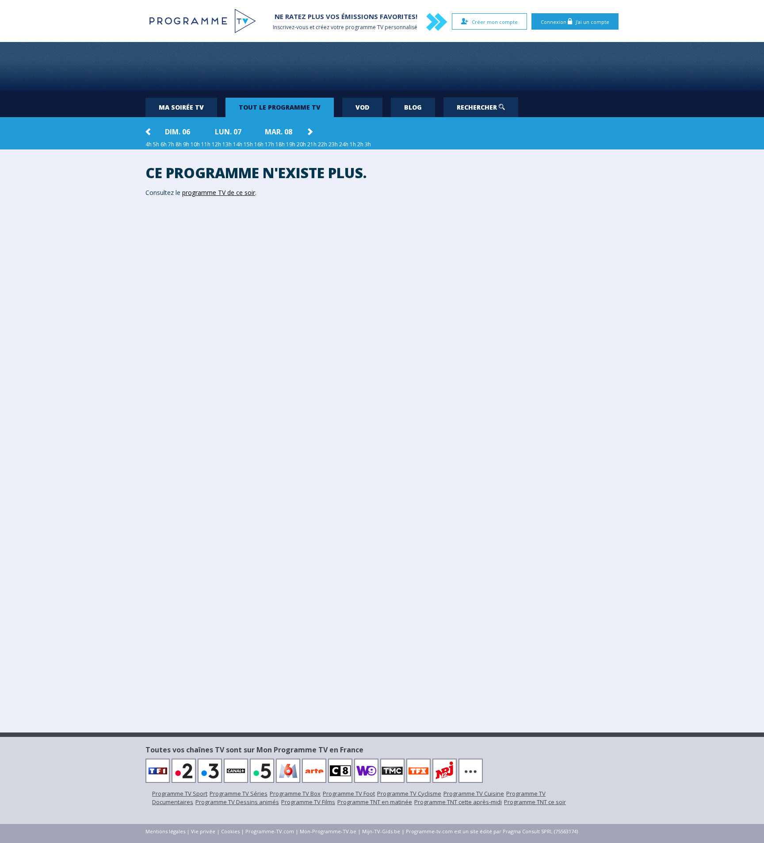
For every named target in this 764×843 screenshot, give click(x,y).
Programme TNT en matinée (374, 802)
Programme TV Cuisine (473, 793)
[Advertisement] (382, 66)
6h (163, 144)
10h (195, 144)
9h (186, 144)
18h (280, 144)
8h (179, 144)
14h (237, 144)
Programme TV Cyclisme (409, 793)
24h (343, 144)
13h (227, 144)
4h (148, 144)
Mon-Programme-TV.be (328, 831)
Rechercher (478, 107)
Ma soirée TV (181, 107)
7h (171, 144)
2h (360, 144)
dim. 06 (177, 132)
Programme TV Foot (349, 793)
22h (322, 144)
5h (156, 144)
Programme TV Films (308, 802)
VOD (362, 107)
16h (259, 144)
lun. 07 (228, 132)
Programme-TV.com (269, 831)
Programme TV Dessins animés (237, 802)
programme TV (364, 27)
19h (290, 144)
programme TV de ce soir (218, 192)
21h (312, 144)
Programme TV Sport (179, 793)
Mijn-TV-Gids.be (381, 831)
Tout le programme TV (280, 107)
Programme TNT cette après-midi (458, 802)
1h (353, 144)
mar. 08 (278, 132)
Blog (413, 107)
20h (301, 144)
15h (248, 144)
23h (333, 144)
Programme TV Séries (238, 793)
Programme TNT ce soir (535, 802)
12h (216, 144)
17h (269, 144)
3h (368, 144)
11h (205, 144)
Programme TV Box (295, 793)
